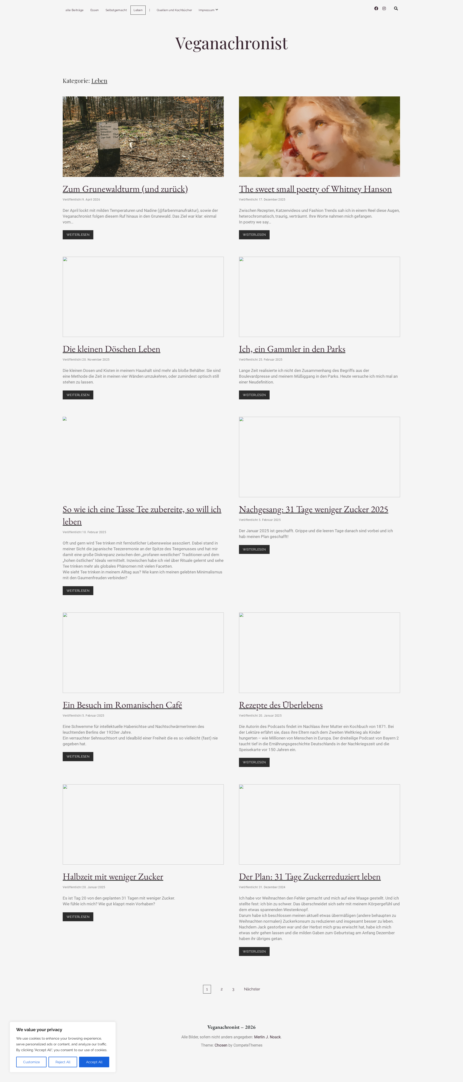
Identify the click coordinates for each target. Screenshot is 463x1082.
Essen (94, 10)
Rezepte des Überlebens (319, 652)
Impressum (206, 10)
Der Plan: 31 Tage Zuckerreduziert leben (319, 824)
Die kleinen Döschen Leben (143, 297)
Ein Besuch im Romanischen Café (143, 652)
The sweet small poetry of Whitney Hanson (319, 136)
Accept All (94, 1062)
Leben (138, 10)
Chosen (221, 1045)
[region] (63, 1047)
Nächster (252, 989)
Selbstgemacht (116, 10)
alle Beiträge (75, 10)
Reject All (62, 1062)
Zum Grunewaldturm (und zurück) (143, 136)
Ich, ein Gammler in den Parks (319, 297)
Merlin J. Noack (267, 1037)
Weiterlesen (80, 233)
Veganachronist (231, 42)
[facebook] (376, 8)
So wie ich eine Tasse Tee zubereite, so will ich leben (143, 457)
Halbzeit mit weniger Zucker (143, 824)
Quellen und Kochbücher (174, 10)
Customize (31, 1062)
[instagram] (384, 8)
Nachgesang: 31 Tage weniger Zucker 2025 (319, 457)
